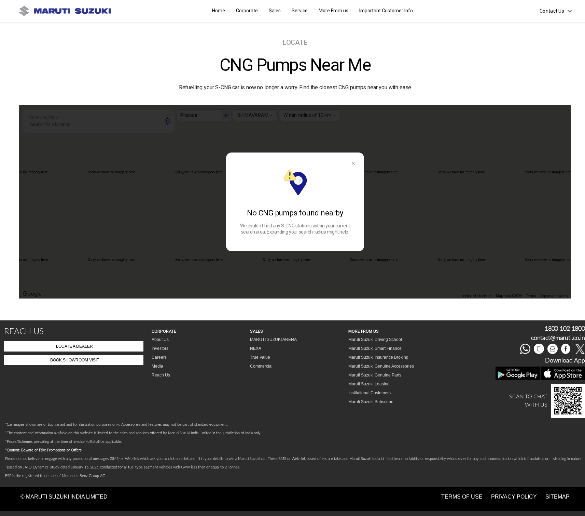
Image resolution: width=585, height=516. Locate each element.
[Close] (353, 163)
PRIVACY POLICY (514, 497)
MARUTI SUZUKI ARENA (273, 339)
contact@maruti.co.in (558, 338)
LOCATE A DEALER (74, 346)
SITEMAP (557, 497)
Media (157, 366)
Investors (160, 348)
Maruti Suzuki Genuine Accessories (381, 366)
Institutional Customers (369, 393)
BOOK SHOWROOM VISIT (74, 360)
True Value (260, 357)
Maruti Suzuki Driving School (375, 339)
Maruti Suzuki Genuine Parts (374, 375)
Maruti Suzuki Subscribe (370, 401)
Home (218, 10)
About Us (160, 339)
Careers (159, 357)
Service (300, 10)
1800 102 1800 (565, 329)
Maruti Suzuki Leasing (369, 384)
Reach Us (161, 375)
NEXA (255, 348)
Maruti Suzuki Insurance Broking (378, 357)
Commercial (261, 366)
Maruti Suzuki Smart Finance (375, 348)
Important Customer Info (386, 10)
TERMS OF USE (462, 497)
